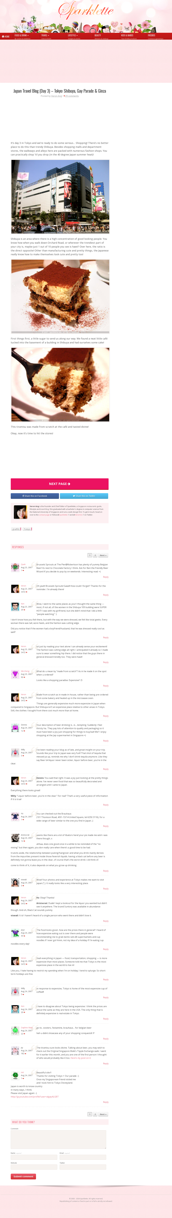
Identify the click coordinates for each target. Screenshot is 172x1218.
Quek (23, 564)
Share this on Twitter (85, 496)
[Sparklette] (86, 10)
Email (62, 1153)
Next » (103, 555)
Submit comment (23, 1176)
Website (14, 1163)
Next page (58, 483)
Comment (14, 1129)
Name (13, 1153)
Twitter (62, 1163)
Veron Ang (56, 96)
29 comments (72, 96)
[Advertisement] (80, 61)
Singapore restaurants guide (89, 506)
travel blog (44, 509)
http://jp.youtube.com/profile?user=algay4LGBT (35, 1096)
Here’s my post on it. (81, 1057)
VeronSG (78, 515)
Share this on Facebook (35, 496)
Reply (106, 576)
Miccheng (25, 671)
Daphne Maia (27, 1027)
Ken (22, 603)
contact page (44, 515)
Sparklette (63, 515)
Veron (23, 585)
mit (22, 1072)
